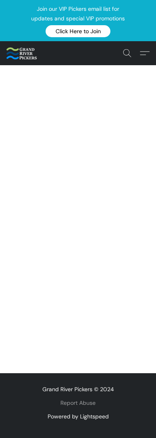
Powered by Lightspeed (78, 416)
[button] (78, 31)
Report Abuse (78, 402)
